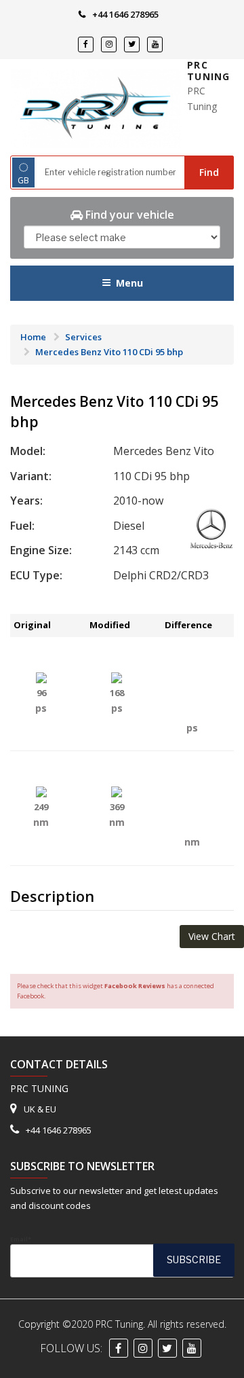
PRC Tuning (208, 71)
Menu (129, 282)
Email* (20, 1239)
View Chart (211, 936)
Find (209, 172)
